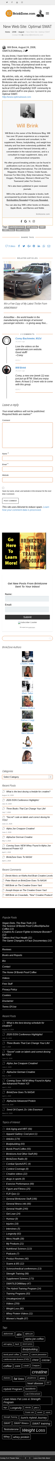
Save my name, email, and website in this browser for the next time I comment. (26, 492)
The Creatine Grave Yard (30, 885)
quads (39, 1412)
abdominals (8, 1334)
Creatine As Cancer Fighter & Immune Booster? (27, 932)
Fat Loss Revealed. (39, 200)
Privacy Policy (9, 989)
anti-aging (8, 1344)
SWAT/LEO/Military (12, 51)
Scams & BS (12, 1263)
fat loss (19, 1379)
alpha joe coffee (34, 1338)
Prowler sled (29, 1412)
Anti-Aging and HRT (16, 1129)
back (17, 1344)
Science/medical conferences (21, 1268)
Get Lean (11, 1214)
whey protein (21, 1437)
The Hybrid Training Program (21, 1288)
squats (48, 1412)
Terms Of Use (9, 1006)
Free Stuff (7, 984)
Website (5, 475)
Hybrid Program (13, 1389)
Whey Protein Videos (17, 1313)
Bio (4, 961)
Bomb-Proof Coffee (16, 1149)
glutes (42, 1378)
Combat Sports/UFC (16, 1164)
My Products (12, 1243)
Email (4, 464)
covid (26, 1365)
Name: (8, 594)
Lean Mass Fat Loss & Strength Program (22, 1401)
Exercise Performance (17, 1184)
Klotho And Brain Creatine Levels (37, 876)
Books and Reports (12, 955)
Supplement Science (17, 1278)
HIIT (48, 1383)
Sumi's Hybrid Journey (34, 1417)
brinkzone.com (43, 214)
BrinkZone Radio (15, 1159)
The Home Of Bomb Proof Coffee (19, 972)
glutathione (31, 1378)
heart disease (35, 1383)
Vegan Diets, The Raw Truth (17, 923)
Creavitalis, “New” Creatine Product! (35, 895)
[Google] (25, 221)
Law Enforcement (16, 227)
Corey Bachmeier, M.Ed (28, 338)
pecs (36, 1407)
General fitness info (16, 1204)
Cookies (6, 995)
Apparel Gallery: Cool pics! (20, 1134)
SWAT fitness (8, 230)
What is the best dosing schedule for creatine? (28, 791)
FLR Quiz (11, 1194)
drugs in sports (13, 1179)
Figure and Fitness (16, 1189)
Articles (10, 1139)
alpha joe (29, 1334)
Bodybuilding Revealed (17, 200)
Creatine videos (14, 1174)
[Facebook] (12, 2)
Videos (6, 978)
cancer (25, 1354)
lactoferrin (30, 1388)
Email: (8, 604)
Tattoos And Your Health (14, 937)
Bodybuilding (13, 1144)
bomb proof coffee (11, 1354)
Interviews (11, 1229)
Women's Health (14, 1318)
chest (35, 1359)
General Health (14, 1209)
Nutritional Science (16, 1248)
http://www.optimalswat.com (16, 97)
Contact (6, 966)
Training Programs (15, 1293)
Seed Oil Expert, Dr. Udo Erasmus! (25, 1109)
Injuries (10, 1224)
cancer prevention (38, 1354)
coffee (8, 1366)
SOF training (32, 227)
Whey (7, 1436)
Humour (10, 1219)
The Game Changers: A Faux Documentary (24, 940)
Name (4, 454)
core (17, 1366)
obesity (28, 1407)
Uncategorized (13, 1298)
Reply (17, 360)
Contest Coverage (15, 1169)
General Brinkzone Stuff (18, 1199)
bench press (27, 1344)
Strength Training (15, 1273)
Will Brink (20, 367)
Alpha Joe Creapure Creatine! (20, 828)
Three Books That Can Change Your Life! (26, 808)
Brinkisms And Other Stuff (19, 1154)
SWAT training (23, 230)
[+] (27, 280)
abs (19, 1334)
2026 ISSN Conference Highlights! (22, 800)
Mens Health (12, 1238)
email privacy (31, 627)
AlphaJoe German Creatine (19, 837)
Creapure (36, 1365)
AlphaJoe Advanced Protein (21, 1101)
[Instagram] (22, 2)
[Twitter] (7, 2)
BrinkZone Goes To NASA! (19, 857)
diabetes (7, 1378)
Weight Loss (12, 1308)
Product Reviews (15, 1258)
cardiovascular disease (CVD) (16, 1359)
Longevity (11, 1233)
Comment (6, 420)
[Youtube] (17, 2)
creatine (39, 1371)
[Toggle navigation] (47, 13)
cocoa (46, 1360)
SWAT (42, 227)
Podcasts (11, 1253)
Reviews (6, 949)
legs (5, 1407)
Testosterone (11, 1429)
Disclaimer (7, 1001)
